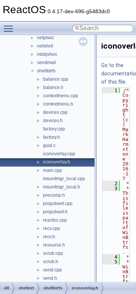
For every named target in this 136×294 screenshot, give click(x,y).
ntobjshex (47, 54)
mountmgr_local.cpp (64, 178)
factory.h (51, 137)
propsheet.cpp (58, 203)
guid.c (49, 145)
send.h (50, 278)
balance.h (53, 87)
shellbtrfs (46, 71)
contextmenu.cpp (60, 95)
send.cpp (52, 270)
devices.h (53, 120)
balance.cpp (55, 79)
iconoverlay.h (56, 162)
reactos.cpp (55, 220)
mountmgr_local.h (61, 187)
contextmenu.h (58, 104)
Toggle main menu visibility (10, 28)
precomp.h (54, 195)
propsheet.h (55, 211)
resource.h (54, 245)
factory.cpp (54, 129)
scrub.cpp (53, 253)
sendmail (46, 62)
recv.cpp (51, 228)
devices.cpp (55, 112)
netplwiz (45, 37)
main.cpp (52, 170)
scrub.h (50, 261)
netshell (45, 46)
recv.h (49, 236)
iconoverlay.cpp (59, 153)
